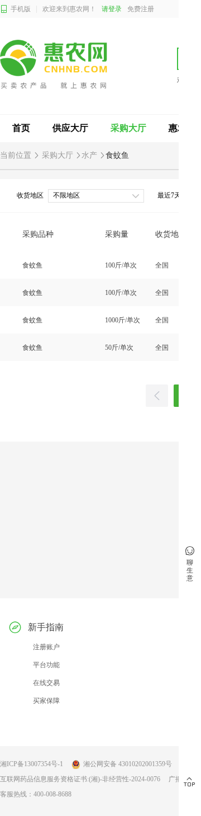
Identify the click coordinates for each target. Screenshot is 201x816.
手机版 (21, 9)
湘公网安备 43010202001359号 (127, 764)
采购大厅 (128, 128)
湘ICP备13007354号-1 (31, 764)
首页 (21, 128)
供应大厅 (70, 128)
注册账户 (46, 647)
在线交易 (46, 683)
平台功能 (46, 665)
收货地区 (30, 195)
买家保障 (46, 701)
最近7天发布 (175, 195)
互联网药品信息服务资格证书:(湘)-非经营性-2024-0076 (80, 779)
